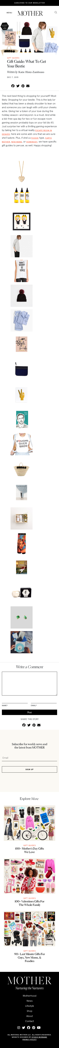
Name (5, 705)
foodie (35, 138)
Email (34, 705)
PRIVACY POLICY (29, 1039)
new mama (16, 142)
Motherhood (29, 995)
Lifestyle (29, 1005)
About (29, 1016)
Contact (29, 1021)
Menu (9, 12)
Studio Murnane (39, 1037)
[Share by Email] (27, 86)
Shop (29, 1010)
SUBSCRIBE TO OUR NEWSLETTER (29, 3)
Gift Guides (29, 845)
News (30, 1000)
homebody (31, 142)
